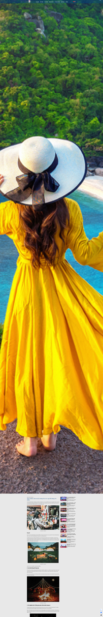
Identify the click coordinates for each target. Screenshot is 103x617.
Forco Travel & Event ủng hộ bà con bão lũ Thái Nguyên (71, 524)
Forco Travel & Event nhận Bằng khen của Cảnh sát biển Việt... (71, 519)
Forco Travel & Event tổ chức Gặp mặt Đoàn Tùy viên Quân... (71, 509)
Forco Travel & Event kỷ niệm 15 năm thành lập (71, 529)
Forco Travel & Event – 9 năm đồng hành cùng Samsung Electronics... (71, 503)
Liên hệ (67, 1)
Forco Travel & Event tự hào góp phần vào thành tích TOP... (71, 498)
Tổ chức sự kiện (57, 1)
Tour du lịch (46, 1)
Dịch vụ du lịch (51, 1)
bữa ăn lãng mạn (40, 608)
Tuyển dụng (62, 1)
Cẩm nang (31, 497)
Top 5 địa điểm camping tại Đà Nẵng (35, 566)
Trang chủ (37, 1)
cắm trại (48, 537)
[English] (74, 1)
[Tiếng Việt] (73, 1)
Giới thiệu (41, 1)
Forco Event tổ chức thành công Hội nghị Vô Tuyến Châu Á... (71, 534)
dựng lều (46, 537)
